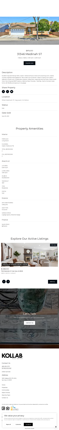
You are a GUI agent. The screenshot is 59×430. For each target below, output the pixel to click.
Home (3, 385)
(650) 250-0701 (6, 366)
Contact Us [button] (29, 323)
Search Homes (6, 392)
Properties (4, 387)
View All (52, 281)
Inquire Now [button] (29, 63)
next (8, 281)
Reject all (8, 424)
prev (4, 281)
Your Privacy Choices (29, 428)
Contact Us (5, 397)
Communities (5, 390)
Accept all (28, 424)
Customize (18, 424)
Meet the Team (6, 395)
